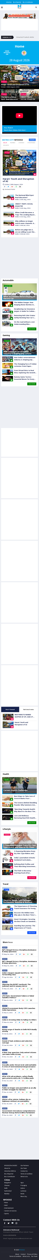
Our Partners (25, 1165)
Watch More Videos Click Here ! (15, 130)
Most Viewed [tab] (10, 709)
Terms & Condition (15, 1256)
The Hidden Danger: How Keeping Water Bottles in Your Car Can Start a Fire (24, 303)
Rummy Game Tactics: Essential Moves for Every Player (24, 378)
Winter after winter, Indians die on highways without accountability (16, 1100)
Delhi (5, 143)
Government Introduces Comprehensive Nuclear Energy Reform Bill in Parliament (18, 1111)
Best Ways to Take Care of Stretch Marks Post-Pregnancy (24, 797)
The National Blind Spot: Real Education (9, 98)
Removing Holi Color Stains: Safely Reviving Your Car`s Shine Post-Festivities (24, 316)
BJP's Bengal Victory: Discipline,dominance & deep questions (19, 950)
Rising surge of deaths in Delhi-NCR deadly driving (19, 1030)
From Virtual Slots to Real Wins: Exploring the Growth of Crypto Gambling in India (25, 371)
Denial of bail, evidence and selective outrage (17, 1042)
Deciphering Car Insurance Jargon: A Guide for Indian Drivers (24, 310)
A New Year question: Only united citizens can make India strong (19, 1053)
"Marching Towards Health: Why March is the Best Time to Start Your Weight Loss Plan (25, 810)
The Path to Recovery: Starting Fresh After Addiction (22, 872)
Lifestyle (7, 829)
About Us (7, 1168)
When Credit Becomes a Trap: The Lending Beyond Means (25, 213)
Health (6, 774)
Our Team (24, 1168)
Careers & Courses (10, 1211)
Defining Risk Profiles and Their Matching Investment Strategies (25, 865)
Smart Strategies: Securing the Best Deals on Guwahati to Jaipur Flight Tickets (25, 920)
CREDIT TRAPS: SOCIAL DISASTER (28, 98)
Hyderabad (31, 143)
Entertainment (9, 1208)
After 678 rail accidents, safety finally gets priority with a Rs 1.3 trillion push (18, 1077)
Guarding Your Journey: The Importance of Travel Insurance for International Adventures (25, 927)
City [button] (33, 140)
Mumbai (12, 143)
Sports (6, 1213)
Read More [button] (32, 329)
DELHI (5, 81)
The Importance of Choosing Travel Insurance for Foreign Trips (25, 907)
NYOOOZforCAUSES (10, 1165)
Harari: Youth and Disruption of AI (15, 84)
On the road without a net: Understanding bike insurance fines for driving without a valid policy (24, 323)
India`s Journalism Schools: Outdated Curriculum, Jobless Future (24, 859)
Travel (5, 884)
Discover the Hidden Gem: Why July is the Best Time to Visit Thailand (25, 914)
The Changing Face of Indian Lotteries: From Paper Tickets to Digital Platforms (25, 365)
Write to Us (26, 1256)
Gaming (6, 335)
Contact (23, 1254)
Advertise (9, 2)
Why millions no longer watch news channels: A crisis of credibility (24, 222)
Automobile (8, 280)
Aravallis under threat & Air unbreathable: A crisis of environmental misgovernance (19, 1065)
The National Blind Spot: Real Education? (24, 196)
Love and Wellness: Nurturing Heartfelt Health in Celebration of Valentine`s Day (25, 817)
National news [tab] (28, 709)
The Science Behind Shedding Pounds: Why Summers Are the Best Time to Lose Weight (25, 804)
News (6, 1202)
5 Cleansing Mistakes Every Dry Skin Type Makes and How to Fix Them (24, 852)
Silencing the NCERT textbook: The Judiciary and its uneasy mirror (16, 985)
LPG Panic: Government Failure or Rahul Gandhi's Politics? (18, 996)
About (17, 1254)
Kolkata (6, 145)
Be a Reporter (17, 2)
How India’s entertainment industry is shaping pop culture (24, 358)
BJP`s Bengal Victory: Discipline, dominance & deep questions (19, 962)
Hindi (5, 1205)
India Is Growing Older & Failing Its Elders (19, 1020)
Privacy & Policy (32, 1254)
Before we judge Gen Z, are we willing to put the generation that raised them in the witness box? (25, 231)
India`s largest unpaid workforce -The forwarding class (17, 973)
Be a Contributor (28, 2)
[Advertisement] (19, 258)
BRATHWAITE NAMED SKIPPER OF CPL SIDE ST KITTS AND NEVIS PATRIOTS (24, 716)
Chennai (21, 143)
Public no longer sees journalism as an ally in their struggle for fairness (19, 1088)
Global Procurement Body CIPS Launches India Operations (18, 1009)
